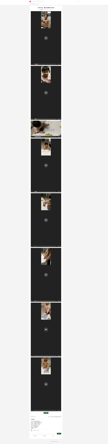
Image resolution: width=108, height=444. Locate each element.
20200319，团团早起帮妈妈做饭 (35, 421)
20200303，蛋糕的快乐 (34, 427)
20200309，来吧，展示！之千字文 (35, 424)
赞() (51, 9)
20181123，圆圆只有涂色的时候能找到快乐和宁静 (54, 416)
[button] (46, 38)
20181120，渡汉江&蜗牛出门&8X (46, 7)
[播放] (31, 64)
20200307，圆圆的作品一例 (34, 425)
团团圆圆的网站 (30, 1)
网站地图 (57, 441)
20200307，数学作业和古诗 (34, 426)
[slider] (45, 191)
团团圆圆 (41, 9)
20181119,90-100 (33, 416)
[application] (46, 38)
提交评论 (59, 433)
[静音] (58, 64)
